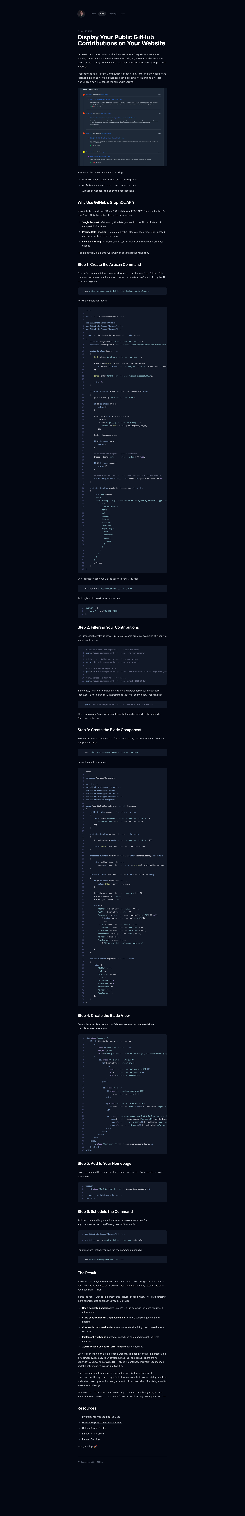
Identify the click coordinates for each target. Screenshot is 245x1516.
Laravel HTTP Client (93, 1433)
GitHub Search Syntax (94, 1428)
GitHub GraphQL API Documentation (102, 1422)
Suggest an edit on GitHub (92, 1462)
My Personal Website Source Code (101, 1417)
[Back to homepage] (81, 13)
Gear (123, 14)
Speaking (113, 14)
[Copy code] (164, 290)
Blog (102, 14)
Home (93, 14)
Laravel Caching (91, 1439)
